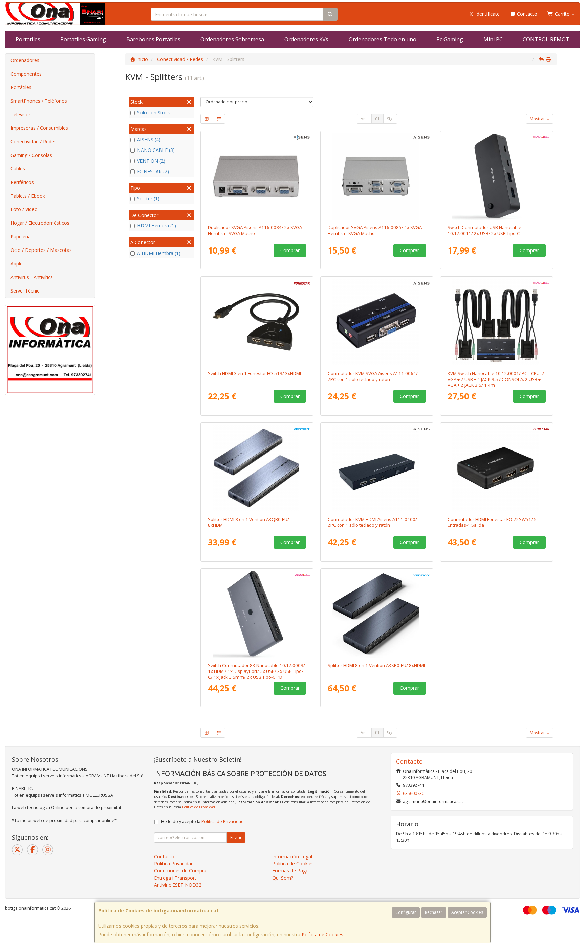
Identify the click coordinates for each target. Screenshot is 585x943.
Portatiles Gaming (83, 39)
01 (377, 119)
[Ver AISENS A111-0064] (377, 322)
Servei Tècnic (24, 290)
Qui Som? (282, 878)
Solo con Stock (153, 112)
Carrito (562, 14)
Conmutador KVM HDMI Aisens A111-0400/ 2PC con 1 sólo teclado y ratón (372, 522)
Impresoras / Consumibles (39, 128)
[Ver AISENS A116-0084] (257, 176)
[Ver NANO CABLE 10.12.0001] (497, 322)
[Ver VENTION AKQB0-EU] (257, 468)
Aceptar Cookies (467, 912)
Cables (17, 168)
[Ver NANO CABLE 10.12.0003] (257, 614)
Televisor (20, 114)
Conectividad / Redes (33, 141)
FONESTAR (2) (153, 171)
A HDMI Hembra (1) (158, 253)
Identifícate (487, 14)
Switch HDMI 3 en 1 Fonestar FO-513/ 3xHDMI (254, 373)
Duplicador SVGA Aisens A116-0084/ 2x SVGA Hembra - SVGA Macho (255, 230)
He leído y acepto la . (203, 821)
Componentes (26, 74)
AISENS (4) (148, 139)
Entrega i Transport (175, 878)
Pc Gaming (449, 39)
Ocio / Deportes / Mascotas (41, 250)
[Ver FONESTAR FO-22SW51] (497, 468)
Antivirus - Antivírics (31, 277)
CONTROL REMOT (546, 39)
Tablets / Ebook (27, 196)
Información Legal (292, 856)
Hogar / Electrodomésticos (39, 223)
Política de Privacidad (198, 807)
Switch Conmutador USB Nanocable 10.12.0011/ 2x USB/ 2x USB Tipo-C (484, 230)
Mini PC (493, 39)
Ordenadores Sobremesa (232, 39)
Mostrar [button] (538, 119)
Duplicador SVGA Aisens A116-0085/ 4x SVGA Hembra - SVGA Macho (375, 230)
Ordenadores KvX (306, 39)
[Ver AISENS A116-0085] (377, 176)
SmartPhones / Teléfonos (38, 101)
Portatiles (28, 39)
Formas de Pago (290, 870)
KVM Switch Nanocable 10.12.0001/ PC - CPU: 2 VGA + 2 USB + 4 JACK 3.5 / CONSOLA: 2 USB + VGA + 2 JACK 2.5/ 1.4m (496, 379)
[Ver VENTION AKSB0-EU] (377, 614)
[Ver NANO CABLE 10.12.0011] (497, 176)
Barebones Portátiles (153, 39)
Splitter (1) (148, 198)
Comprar (290, 250)
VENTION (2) (151, 161)
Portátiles (20, 87)
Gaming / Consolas (31, 155)
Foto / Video (24, 209)
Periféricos (22, 182)
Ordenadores (24, 60)
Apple (16, 263)
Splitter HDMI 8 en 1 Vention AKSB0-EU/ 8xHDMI (376, 665)
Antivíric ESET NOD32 (177, 885)
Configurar (405, 912)
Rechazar (433, 912)
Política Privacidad (174, 863)
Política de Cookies (322, 934)
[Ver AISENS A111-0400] (377, 468)
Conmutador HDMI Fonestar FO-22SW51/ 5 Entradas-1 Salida (492, 522)
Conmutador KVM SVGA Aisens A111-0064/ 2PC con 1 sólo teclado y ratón (373, 376)
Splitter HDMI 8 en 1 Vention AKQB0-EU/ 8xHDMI (248, 522)
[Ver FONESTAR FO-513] (257, 322)
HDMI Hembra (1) (156, 225)
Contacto (526, 14)
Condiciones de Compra (180, 870)
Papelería (20, 236)
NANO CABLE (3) (156, 150)
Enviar (236, 837)
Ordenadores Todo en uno (382, 39)
